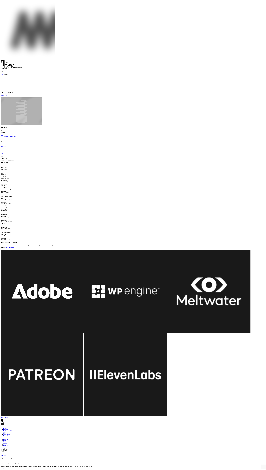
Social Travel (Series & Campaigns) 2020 (8, 135)
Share (6, 74)
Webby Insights (6, 434)
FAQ (4, 432)
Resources (5, 429)
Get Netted (5, 433)
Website (2, 153)
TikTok (5, 441)
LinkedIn (5, 440)
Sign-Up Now (4, 468)
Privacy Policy (6, 435)
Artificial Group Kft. (5, 95)
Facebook (5, 445)
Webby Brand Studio (8, 430)
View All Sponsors (9, 247)
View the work (4, 146)
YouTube (5, 443)
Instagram (5, 439)
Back (3, 74)
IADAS (5, 428)
